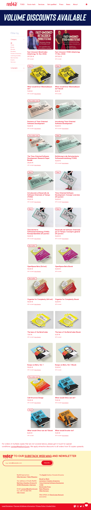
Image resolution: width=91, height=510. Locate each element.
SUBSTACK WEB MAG (38, 456)
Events (12, 60)
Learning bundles (16, 55)
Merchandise (14, 57)
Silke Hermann (21, 477)
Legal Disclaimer (7, 506)
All (11, 43)
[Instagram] (78, 506)
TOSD (12, 45)
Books (12, 47)
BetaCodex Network (57, 495)
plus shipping (37, 93)
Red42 (44, 475)
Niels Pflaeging (32, 477)
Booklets (13, 51)
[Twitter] (81, 506)
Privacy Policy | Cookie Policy (46, 506)
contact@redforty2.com (20, 446)
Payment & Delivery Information (24, 506)
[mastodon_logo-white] (75, 506)
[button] (86, 4)
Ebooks (13, 49)
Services (13, 62)
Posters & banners (16, 53)
